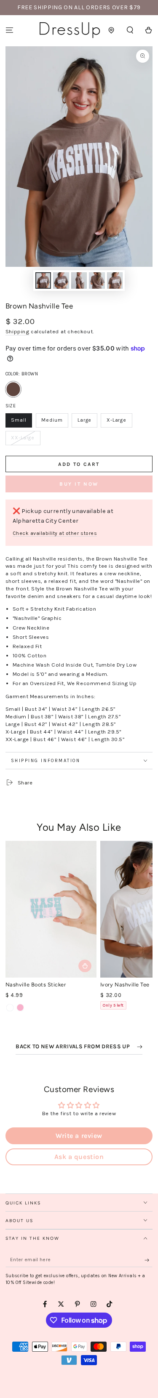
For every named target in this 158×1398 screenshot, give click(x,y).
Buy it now (79, 484)
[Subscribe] (149, 1260)
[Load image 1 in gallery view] (43, 280)
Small (21, 422)
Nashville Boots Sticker (35, 984)
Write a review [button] (79, 1136)
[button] (130, 30)
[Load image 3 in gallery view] (79, 280)
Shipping (17, 331)
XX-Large (25, 440)
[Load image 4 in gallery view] (96, 280)
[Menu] (9, 30)
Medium (54, 422)
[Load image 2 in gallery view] (61, 280)
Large (87, 422)
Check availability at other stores (55, 533)
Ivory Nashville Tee (125, 984)
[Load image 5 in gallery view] (115, 280)
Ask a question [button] (79, 1157)
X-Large (119, 422)
